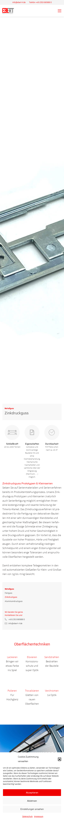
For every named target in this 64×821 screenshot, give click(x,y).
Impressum (38, 816)
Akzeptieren (32, 792)
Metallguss (9, 589)
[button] (59, 759)
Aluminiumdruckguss (13, 601)
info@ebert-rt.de (19, 2)
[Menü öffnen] (60, 11)
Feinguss (8, 593)
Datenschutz (27, 816)
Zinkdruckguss (11, 597)
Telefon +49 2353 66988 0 (40, 2)
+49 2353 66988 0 (16, 619)
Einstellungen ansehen (32, 809)
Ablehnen (32, 801)
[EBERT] (8, 11)
